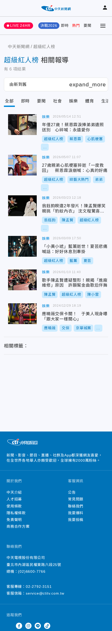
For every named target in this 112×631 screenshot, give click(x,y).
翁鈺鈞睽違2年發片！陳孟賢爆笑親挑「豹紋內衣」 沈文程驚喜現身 (22, 205)
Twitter (10, 626)
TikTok (47, 626)
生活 (105, 101)
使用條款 (14, 506)
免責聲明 (14, 520)
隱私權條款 (16, 513)
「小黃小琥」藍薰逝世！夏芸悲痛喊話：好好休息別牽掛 (22, 246)
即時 (65, 25)
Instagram (28, 626)
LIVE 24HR (20, 25)
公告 (72, 492)
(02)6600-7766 (31, 571)
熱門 (76, 25)
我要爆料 (75, 513)
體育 (89, 101)
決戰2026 (48, 25)
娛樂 (73, 101)
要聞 (87, 25)
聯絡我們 (75, 506)
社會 (57, 101)
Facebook (19, 626)
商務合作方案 (18, 526)
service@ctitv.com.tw (45, 593)
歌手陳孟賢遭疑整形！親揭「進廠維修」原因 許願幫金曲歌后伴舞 (22, 279)
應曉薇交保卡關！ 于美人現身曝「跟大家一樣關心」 (22, 313)
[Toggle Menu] (103, 26)
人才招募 (14, 499)
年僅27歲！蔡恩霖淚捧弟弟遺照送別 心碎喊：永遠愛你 (22, 124)
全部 (9, 101)
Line (38, 626)
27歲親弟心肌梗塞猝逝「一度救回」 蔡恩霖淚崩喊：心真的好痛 (22, 165)
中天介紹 (14, 492)
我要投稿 (75, 520)
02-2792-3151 (39, 586)
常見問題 (75, 499)
